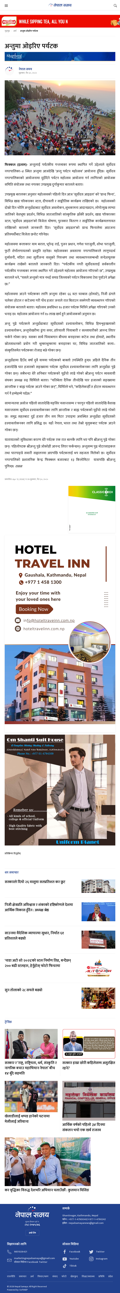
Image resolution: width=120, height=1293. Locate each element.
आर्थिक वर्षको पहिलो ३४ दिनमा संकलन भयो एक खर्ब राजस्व (83, 1127)
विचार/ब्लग (43, 1276)
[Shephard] (60, 56)
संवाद (55, 1276)
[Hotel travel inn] (60, 633)
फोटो (64, 1276)
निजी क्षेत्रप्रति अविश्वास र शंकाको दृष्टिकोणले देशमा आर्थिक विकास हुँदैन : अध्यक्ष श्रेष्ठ (39, 907)
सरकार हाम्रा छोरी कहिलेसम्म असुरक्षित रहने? (88, 1065)
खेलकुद (74, 1276)
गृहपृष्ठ (7, 31)
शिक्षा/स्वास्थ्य (88, 1276)
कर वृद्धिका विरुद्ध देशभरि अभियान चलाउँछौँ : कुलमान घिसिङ (47, 1190)
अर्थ (14, 31)
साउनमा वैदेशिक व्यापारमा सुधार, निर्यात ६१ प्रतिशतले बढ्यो (34, 936)
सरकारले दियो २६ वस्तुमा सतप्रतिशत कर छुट (35, 882)
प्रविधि (101, 1276)
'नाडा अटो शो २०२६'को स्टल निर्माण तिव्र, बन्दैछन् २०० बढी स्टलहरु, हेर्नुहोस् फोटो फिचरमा (38, 963)
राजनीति (11, 1276)
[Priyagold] (60, 21)
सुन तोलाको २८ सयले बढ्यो (23, 990)
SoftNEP (23, 1290)
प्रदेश (110, 1276)
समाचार (22, 1276)
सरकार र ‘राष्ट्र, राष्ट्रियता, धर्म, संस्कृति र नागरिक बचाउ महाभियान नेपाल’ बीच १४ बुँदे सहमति (31, 1068)
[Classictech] (91, 509)
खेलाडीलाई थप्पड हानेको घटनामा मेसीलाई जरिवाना (27, 1119)
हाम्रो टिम (32, 1233)
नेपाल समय (25, 69)
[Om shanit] (60, 790)
